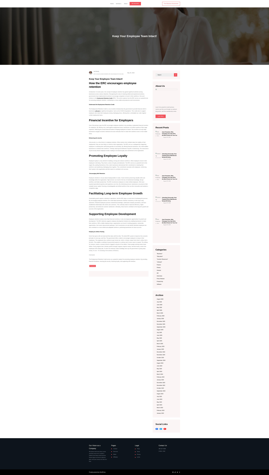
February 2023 (160, 410)
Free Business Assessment (171, 3)
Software (159, 284)
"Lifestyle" (159, 262)
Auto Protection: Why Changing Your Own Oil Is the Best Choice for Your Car (169, 133)
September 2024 (161, 360)
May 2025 (159, 338)
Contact (115, 448)
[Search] (175, 75)
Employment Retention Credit (105, 98)
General (159, 270)
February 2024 (160, 377)
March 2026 (160, 313)
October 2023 (160, 388)
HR (157, 273)
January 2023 (160, 413)
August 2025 (160, 329)
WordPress (103, 472)
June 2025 (159, 335)
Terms (138, 451)
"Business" (159, 253)
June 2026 (159, 304)
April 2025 (159, 340)
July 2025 (159, 332)
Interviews (159, 276)
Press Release (160, 278)
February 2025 (160, 346)
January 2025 (160, 349)
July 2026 (159, 302)
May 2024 (159, 368)
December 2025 (161, 321)
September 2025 (161, 327)
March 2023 (160, 407)
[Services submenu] (121, 3)
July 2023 (159, 396)
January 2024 (160, 379)
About (114, 454)
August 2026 (160, 299)
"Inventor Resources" (162, 259)
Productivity (92, 266)
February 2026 (160, 316)
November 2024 (161, 354)
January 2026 (160, 318)
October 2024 (160, 357)
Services (115, 451)
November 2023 (161, 385)
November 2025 (161, 324)
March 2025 (160, 343)
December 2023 (161, 382)
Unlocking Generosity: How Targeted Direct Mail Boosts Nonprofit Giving (169, 155)
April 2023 (159, 405)
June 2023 (159, 399)
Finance (159, 264)
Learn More (161, 116)
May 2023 (159, 402)
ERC (103, 83)
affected (97, 111)
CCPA (138, 457)
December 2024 (161, 352)
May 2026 (159, 307)
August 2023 (160, 393)
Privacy (139, 454)
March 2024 (160, 374)
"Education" (160, 256)
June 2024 (159, 366)
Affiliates (115, 457)
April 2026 (159, 310)
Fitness (159, 267)
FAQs (138, 448)
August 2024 (160, 363)
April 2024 (159, 371)
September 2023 (161, 391)
